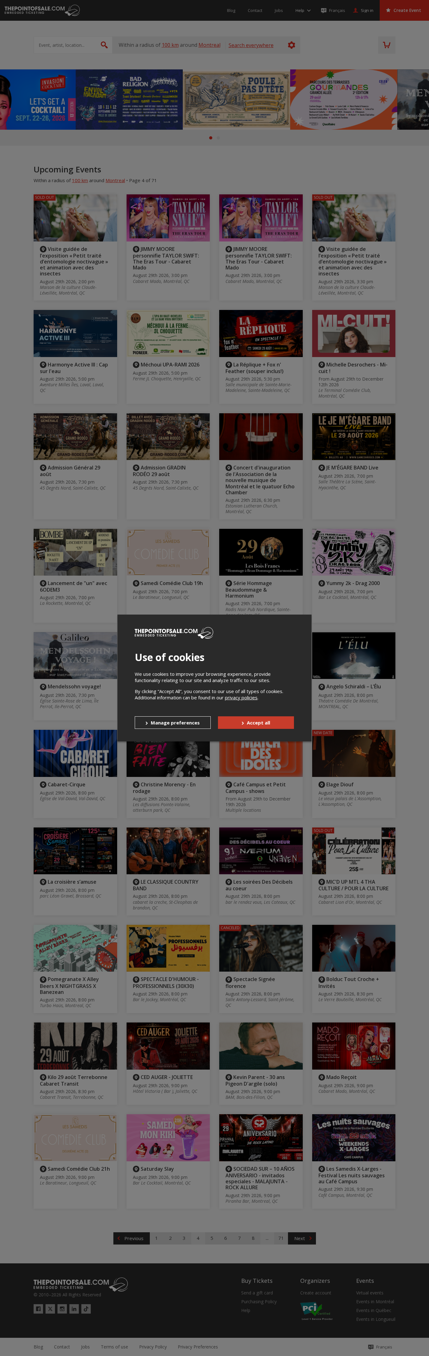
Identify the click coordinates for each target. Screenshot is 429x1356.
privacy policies (241, 697)
